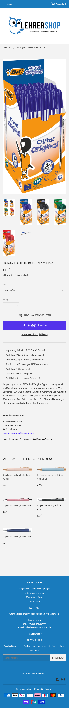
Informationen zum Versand (33, 673)
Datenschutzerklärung (34, 593)
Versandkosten (23, 275)
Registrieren (58, 658)
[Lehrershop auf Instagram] (63, 680)
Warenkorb (61, 4)
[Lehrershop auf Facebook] (57, 680)
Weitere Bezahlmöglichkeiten (35, 334)
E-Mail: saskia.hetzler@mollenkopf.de (34, 627)
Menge (6, 299)
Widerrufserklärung (35, 597)
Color (5, 284)
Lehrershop (26, 689)
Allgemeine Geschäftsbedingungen (34, 589)
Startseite (7, 48)
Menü (9, 4)
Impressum (34, 602)
